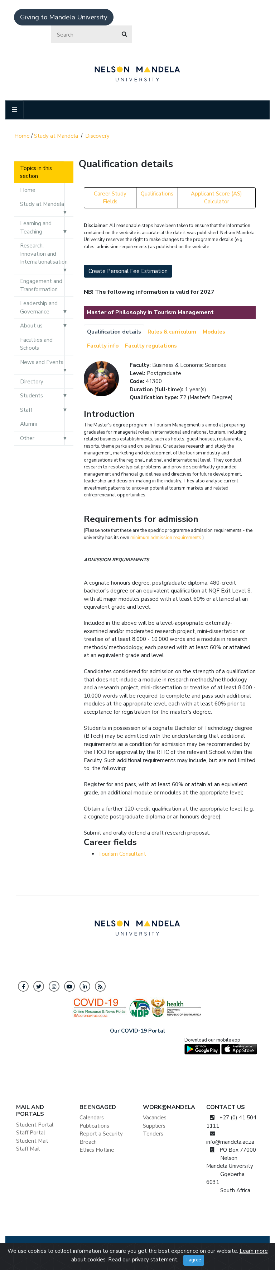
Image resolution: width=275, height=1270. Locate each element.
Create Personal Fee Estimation (128, 271)
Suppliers (154, 1125)
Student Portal (34, 1124)
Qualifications (157, 193)
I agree (194, 1260)
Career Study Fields (110, 198)
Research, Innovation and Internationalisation (44, 253)
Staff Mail (28, 1148)
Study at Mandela (56, 136)
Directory (31, 381)
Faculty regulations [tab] (151, 345)
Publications (94, 1125)
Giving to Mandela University (63, 17)
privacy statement (154, 1259)
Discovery (97, 136)
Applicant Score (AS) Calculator (216, 198)
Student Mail (32, 1140)
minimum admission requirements (165, 537)
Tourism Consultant (122, 854)
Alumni (28, 424)
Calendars (91, 1117)
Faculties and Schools (36, 344)
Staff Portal (30, 1132)
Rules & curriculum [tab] (172, 331)
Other (27, 438)
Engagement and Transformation (41, 285)
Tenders (153, 1133)
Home (22, 136)
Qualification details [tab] (114, 331)
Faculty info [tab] (103, 345)
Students (31, 395)
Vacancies (155, 1117)
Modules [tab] (214, 331)
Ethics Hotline (96, 1149)
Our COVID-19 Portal (137, 1030)
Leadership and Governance (39, 307)
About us (31, 325)
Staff (26, 410)
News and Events (41, 362)
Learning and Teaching (36, 227)
